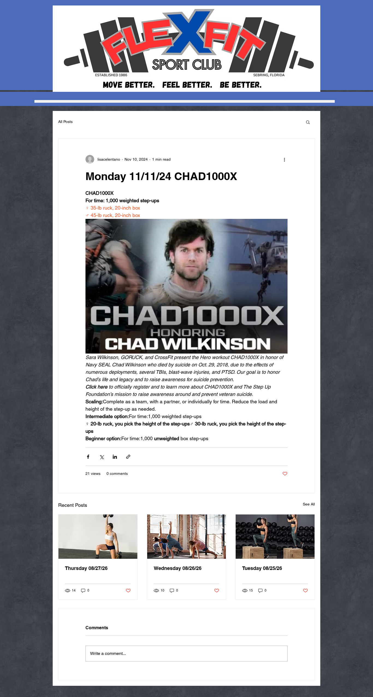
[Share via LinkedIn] (114, 456)
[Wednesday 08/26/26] (186, 536)
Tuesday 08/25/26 (262, 568)
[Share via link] (128, 456)
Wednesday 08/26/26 (178, 568)
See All (309, 504)
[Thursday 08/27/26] (97, 536)
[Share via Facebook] (88, 456)
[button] (307, 122)
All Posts (65, 121)
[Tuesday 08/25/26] (275, 536)
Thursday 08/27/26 (86, 568)
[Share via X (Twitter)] (101, 456)
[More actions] (284, 159)
